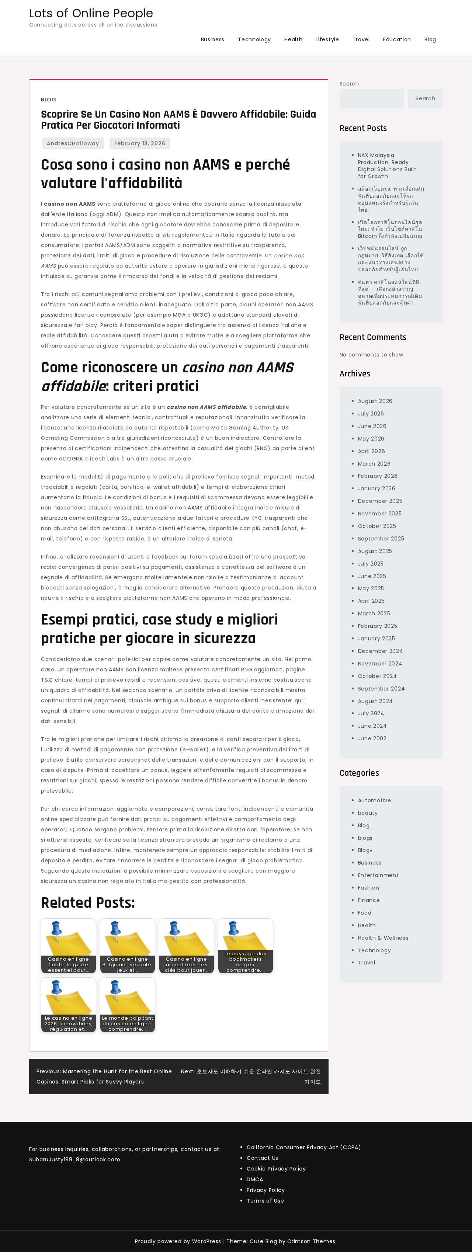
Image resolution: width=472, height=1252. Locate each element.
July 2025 (371, 563)
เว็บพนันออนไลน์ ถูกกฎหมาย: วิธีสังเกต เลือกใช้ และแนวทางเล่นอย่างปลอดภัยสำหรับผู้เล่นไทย (391, 259)
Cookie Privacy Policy (276, 1168)
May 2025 (371, 588)
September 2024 (381, 688)
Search (349, 83)
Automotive (374, 800)
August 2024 (375, 701)
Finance (369, 900)
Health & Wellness (383, 938)
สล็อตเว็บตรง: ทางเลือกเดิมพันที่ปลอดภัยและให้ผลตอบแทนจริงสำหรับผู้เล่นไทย (391, 199)
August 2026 (375, 401)
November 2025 (380, 513)
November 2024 (380, 663)
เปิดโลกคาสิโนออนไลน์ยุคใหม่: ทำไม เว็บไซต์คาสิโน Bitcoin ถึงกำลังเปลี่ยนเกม (390, 229)
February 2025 (378, 626)
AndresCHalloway (73, 143)
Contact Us (262, 1158)
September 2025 (381, 538)
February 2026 (378, 476)
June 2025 (372, 576)
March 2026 (374, 463)
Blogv (365, 850)
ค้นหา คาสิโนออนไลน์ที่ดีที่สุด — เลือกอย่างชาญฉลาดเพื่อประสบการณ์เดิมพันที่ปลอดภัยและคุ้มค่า (390, 292)
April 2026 (371, 451)
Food (365, 913)
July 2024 (371, 713)
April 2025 (371, 601)
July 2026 (371, 413)
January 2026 (377, 488)
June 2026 (372, 426)
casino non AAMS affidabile (193, 507)
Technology (254, 39)
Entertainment (378, 875)
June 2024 (372, 726)
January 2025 (376, 638)
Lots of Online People (91, 13)
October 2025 (377, 526)
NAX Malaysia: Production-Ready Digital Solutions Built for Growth (387, 166)
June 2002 (372, 738)
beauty (368, 813)
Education (397, 39)
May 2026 (371, 438)
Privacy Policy (266, 1190)
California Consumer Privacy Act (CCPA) (304, 1147)
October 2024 (377, 676)
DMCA (255, 1179)
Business (213, 39)
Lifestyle (327, 39)
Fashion (368, 887)
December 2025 (380, 501)
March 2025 (374, 613)
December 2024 (380, 651)
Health (293, 39)
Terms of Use (265, 1200)
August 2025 (375, 551)
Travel (361, 39)
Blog (430, 39)
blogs (365, 838)
